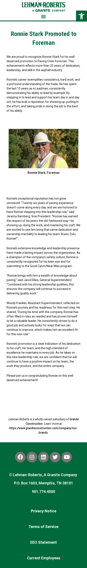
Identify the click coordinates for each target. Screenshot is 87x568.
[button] (43, 16)
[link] (81, 16)
